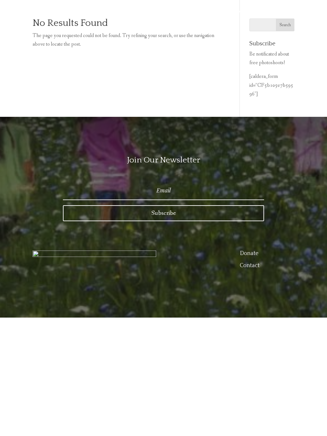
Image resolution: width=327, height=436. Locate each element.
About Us (212, 12)
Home (181, 12)
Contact (245, 12)
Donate (275, 12)
